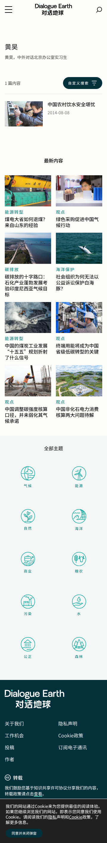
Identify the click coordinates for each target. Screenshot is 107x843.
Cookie (75, 817)
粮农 (79, 570)
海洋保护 (65, 269)
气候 (28, 485)
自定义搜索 (78, 82)
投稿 (9, 747)
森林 (79, 656)
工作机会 (14, 735)
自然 (28, 528)
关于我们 (14, 723)
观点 (60, 212)
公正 (28, 656)
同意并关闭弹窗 (24, 833)
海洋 (79, 528)
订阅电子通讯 (72, 747)
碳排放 (12, 269)
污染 (28, 613)
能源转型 (14, 212)
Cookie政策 (70, 735)
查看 (38, 794)
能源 (79, 485)
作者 (9, 759)
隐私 (52, 817)
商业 (28, 570)
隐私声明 (67, 723)
